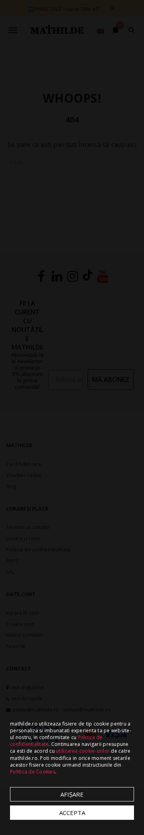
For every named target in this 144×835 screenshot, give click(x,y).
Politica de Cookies (32, 771)
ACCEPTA (72, 813)
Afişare (72, 794)
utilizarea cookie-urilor (83, 751)
